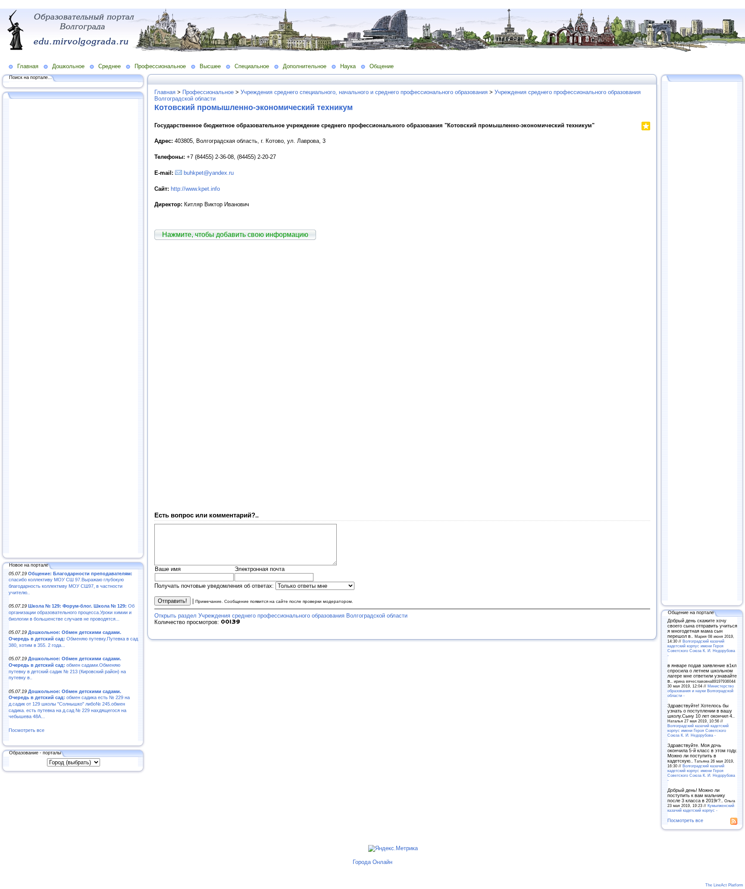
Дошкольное (68, 66)
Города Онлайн (372, 862)
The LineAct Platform (724, 885)
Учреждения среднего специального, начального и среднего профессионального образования (364, 92)
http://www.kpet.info (195, 189)
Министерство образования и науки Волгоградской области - (700, 691)
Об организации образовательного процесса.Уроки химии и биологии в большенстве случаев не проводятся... (72, 612)
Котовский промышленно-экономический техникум (253, 107)
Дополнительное (304, 66)
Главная (27, 66)
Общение (381, 66)
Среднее (109, 66)
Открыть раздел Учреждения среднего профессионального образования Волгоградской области (280, 615)
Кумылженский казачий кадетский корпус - (700, 808)
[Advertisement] (73, 326)
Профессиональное (160, 66)
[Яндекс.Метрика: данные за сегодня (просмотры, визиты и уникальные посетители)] (393, 848)
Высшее (210, 66)
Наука (348, 66)
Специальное (252, 66)
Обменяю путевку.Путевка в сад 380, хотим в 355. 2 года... (73, 638)
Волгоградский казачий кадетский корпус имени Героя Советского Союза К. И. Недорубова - (701, 648)
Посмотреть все (26, 730)
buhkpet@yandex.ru (209, 173)
